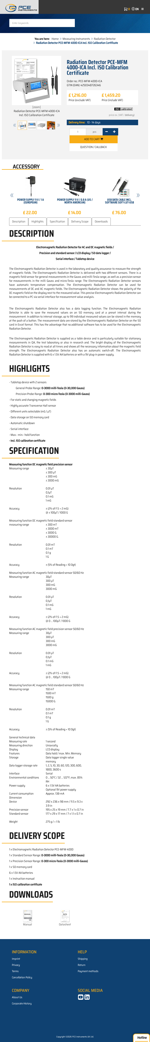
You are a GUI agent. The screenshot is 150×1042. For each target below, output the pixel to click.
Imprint (16, 959)
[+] (114, 131)
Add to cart (92, 139)
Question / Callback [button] (93, 147)
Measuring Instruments (76, 38)
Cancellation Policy (22, 977)
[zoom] (36, 107)
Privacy (16, 965)
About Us (17, 997)
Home (55, 38)
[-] (106, 131)
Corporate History (22, 1003)
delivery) (129, 115)
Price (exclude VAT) (80, 100)
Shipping (83, 959)
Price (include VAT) (112, 100)
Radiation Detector (105, 38)
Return (81, 965)
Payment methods (88, 971)
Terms (15, 971)
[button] (14, 125)
